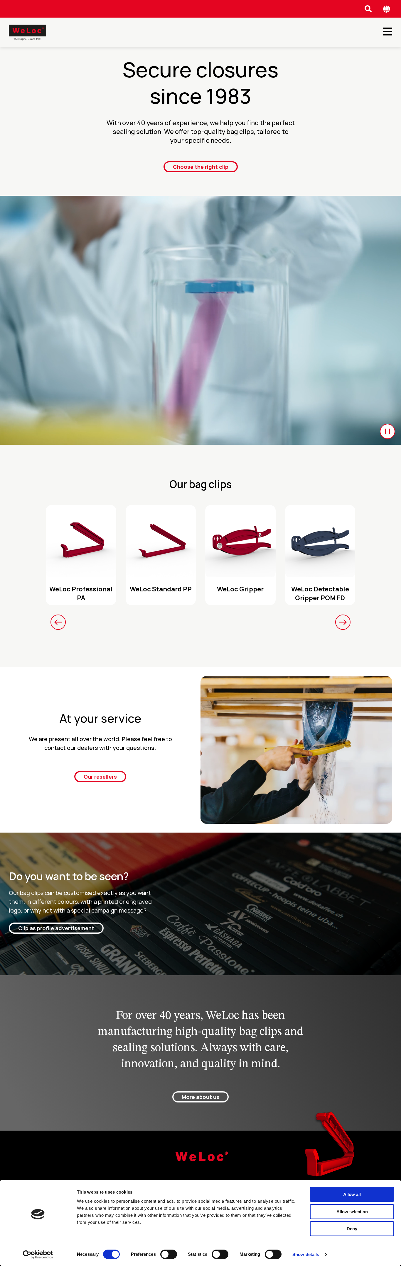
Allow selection (352, 1211)
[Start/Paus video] (387, 431)
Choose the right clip (200, 166)
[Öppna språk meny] (386, 9)
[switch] (168, 1254)
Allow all (352, 1194)
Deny (352, 1228)
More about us (200, 1096)
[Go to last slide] (58, 622)
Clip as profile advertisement (56, 928)
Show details (305, 1254)
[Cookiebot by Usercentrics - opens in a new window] (38, 1254)
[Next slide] (343, 622)
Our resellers (100, 776)
